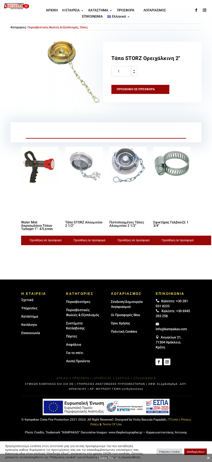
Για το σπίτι (74, 353)
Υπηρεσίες (29, 308)
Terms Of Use (112, 424)
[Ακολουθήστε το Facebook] (196, 10)
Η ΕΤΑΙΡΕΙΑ (71, 10)
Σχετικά (27, 300)
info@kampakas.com (171, 329)
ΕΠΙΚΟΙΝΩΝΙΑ (92, 16)
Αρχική (62, 378)
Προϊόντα (80, 378)
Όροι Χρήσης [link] (120, 323)
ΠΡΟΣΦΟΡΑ (125, 10)
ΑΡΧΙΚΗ (52, 10)
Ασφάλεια (73, 345)
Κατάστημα (29, 316)
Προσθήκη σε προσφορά (136, 89)
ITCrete (173, 419)
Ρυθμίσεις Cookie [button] (169, 451)
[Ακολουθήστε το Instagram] (204, 10)
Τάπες (84, 27)
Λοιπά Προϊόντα (78, 361)
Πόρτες (71, 336)
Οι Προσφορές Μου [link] (125, 315)
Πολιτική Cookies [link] (124, 332)
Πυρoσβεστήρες (78, 302)
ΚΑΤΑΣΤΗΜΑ (98, 10)
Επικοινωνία (30, 333)
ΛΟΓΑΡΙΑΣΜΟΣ (154, 10)
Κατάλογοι (29, 325)
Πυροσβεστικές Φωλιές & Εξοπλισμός (53, 27)
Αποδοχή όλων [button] (195, 451)
